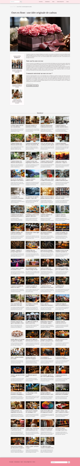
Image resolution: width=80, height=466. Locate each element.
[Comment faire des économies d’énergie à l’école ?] (32, 244)
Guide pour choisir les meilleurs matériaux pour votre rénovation (61, 180)
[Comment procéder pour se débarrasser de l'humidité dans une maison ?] (62, 387)
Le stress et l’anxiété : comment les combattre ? (61, 358)
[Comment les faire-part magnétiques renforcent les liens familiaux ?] (32, 155)
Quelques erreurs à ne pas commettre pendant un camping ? (61, 252)
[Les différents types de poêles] (32, 369)
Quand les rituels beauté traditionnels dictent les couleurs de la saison (17, 101)
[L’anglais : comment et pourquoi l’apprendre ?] (18, 244)
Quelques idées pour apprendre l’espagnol (31, 358)
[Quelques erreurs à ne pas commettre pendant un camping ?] (62, 244)
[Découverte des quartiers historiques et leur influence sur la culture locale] (18, 173)
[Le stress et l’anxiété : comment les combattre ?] (62, 351)
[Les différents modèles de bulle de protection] (32, 316)
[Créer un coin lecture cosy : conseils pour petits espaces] (47, 137)
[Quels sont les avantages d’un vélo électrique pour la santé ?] (47, 244)
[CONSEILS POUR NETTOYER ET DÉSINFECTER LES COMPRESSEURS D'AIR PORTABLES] (62, 280)
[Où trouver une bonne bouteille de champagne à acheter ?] (18, 387)
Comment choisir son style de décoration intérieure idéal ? (47, 162)
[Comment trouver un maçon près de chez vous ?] (47, 280)
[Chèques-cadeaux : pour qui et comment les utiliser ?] (62, 405)
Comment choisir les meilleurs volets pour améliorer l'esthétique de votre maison (61, 217)
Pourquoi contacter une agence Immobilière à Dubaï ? (17, 323)
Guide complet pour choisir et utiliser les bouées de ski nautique (47, 180)
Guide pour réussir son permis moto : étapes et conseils (61, 162)
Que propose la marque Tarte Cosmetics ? (46, 233)
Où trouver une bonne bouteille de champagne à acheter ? (17, 394)
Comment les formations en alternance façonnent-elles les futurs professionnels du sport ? (32, 145)
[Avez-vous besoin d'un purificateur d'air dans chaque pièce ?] (18, 298)
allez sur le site (67, 65)
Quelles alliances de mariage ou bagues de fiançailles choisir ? (17, 341)
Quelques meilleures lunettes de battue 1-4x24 (47, 393)
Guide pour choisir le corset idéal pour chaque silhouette (62, 198)
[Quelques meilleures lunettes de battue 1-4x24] (47, 387)
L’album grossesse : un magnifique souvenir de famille (16, 412)
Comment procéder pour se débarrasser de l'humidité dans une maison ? (62, 394)
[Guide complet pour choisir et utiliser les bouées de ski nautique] (47, 173)
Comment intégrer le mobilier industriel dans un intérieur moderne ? (62, 127)
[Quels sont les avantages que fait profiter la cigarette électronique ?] (18, 440)
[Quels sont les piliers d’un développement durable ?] (47, 405)
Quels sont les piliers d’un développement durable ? (47, 411)
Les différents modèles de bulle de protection (32, 322)
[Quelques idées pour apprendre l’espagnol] (32, 351)
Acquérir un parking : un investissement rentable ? (61, 233)
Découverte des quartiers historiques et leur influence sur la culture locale (18, 180)
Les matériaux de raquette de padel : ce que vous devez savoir (32, 198)
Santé (53, 1)
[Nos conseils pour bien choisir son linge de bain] (32, 262)
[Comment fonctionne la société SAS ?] (62, 369)
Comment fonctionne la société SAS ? (61, 375)
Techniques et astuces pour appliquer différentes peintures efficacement (32, 216)
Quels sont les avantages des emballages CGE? (32, 411)
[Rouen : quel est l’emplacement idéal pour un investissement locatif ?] (47, 298)
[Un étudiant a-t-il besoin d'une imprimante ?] (32, 298)
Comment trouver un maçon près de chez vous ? (47, 286)
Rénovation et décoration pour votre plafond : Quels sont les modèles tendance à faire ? (62, 270)
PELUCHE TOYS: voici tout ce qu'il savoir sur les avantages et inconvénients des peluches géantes (17, 430)
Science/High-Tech (60, 1)
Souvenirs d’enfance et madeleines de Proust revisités (17, 86)
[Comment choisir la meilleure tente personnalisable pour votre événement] (32, 173)
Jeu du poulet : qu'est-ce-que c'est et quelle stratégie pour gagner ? (47, 376)
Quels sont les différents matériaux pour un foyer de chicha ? (32, 341)
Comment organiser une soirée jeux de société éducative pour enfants (17, 234)
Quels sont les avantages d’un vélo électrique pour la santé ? (47, 252)
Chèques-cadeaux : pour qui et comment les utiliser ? (62, 411)
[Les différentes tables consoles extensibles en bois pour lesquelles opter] (47, 440)
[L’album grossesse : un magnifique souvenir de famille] (18, 405)
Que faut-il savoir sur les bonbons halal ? (61, 340)
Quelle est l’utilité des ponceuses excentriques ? (47, 268)
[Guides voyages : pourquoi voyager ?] (32, 440)
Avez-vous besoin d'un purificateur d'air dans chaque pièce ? (16, 305)
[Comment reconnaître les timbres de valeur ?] (18, 280)
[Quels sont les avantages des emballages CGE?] (32, 405)
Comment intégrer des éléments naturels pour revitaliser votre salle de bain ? (16, 163)
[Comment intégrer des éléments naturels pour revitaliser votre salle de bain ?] (18, 155)
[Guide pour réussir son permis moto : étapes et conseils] (62, 155)
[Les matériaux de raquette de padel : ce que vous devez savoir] (32, 191)
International (47, 1)
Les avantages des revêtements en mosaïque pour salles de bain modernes (17, 199)
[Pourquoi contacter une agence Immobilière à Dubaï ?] (18, 316)
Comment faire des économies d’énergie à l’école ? (31, 252)
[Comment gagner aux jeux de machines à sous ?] (18, 262)
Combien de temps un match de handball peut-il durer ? (61, 305)
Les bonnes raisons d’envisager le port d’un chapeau (61, 430)
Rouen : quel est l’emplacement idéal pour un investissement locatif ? (47, 305)
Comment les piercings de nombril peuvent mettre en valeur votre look (17, 216)
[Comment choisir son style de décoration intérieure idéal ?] (47, 155)
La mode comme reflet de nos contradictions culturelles (17, 71)
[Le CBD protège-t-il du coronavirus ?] (32, 387)
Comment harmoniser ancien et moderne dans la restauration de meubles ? (61, 145)
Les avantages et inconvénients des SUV (46, 358)
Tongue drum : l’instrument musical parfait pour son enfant (32, 430)
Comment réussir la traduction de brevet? (60, 322)
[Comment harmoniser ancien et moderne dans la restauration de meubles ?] (62, 137)
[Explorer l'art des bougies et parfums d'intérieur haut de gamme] (47, 191)
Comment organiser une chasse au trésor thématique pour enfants (47, 216)
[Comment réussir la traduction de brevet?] (62, 316)
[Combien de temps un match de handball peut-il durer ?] (62, 298)
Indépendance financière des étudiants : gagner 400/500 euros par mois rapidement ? (47, 323)
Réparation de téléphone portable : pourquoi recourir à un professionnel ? (47, 341)
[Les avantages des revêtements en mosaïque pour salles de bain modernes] (18, 191)
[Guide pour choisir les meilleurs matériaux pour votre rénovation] (62, 173)
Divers (67, 1)
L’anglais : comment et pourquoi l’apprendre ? (16, 251)
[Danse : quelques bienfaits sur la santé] (18, 351)
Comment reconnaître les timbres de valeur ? (17, 286)
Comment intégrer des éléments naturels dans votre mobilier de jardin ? (17, 145)
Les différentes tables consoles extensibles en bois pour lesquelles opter (47, 448)
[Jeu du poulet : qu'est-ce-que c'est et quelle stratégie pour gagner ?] (47, 369)
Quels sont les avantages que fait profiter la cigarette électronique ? (17, 448)
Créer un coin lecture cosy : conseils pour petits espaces (47, 144)
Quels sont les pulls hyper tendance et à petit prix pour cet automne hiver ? (47, 430)
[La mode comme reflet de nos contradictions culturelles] (17, 64)
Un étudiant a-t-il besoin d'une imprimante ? (32, 304)
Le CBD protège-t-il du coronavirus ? (31, 393)
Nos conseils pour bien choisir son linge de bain (31, 268)
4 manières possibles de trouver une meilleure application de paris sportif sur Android (32, 288)
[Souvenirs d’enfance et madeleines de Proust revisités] (17, 79)
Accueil (11, 6)
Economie (40, 1)
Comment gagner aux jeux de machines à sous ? (17, 268)
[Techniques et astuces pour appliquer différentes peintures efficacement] (32, 209)
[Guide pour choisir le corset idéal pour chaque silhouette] (62, 191)
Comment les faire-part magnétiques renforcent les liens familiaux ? (32, 162)
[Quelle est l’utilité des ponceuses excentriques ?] (47, 262)
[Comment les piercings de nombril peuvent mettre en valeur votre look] (18, 209)
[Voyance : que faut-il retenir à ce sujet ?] (18, 369)
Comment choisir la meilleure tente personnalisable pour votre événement (32, 181)
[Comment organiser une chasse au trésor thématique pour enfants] (47, 209)
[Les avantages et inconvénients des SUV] (47, 351)
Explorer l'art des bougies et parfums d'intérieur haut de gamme (47, 198)
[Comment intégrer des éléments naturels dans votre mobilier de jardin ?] (18, 137)
